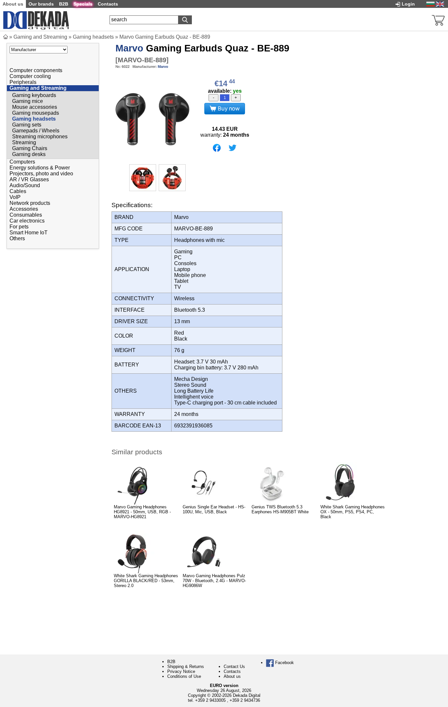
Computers (22, 162)
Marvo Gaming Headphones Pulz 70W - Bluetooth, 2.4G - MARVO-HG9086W (214, 580)
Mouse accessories (34, 107)
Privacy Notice (181, 671)
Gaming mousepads (35, 113)
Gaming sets (26, 125)
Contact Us (234, 666)
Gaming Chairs (29, 148)
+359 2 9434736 (245, 700)
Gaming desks (29, 154)
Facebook (284, 662)
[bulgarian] (430, 4)
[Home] (5, 37)
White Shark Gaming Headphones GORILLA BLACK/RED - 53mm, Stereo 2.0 (146, 580)
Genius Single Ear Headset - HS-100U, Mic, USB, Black (214, 509)
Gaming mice (27, 101)
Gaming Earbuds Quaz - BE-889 (202, 48)
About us (232, 676)
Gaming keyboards (34, 95)
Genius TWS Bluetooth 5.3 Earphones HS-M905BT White (280, 509)
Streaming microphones (40, 136)
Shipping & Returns (185, 666)
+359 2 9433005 (210, 700)
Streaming (24, 142)
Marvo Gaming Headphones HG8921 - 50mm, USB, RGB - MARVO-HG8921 (142, 511)
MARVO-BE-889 (142, 60)
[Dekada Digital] (36, 19)
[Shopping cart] (438, 19)
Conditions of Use (184, 676)
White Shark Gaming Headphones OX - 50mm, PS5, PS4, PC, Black (352, 511)
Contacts (232, 671)
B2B (171, 661)
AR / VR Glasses (29, 179)
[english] (440, 4)
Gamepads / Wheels (35, 130)
